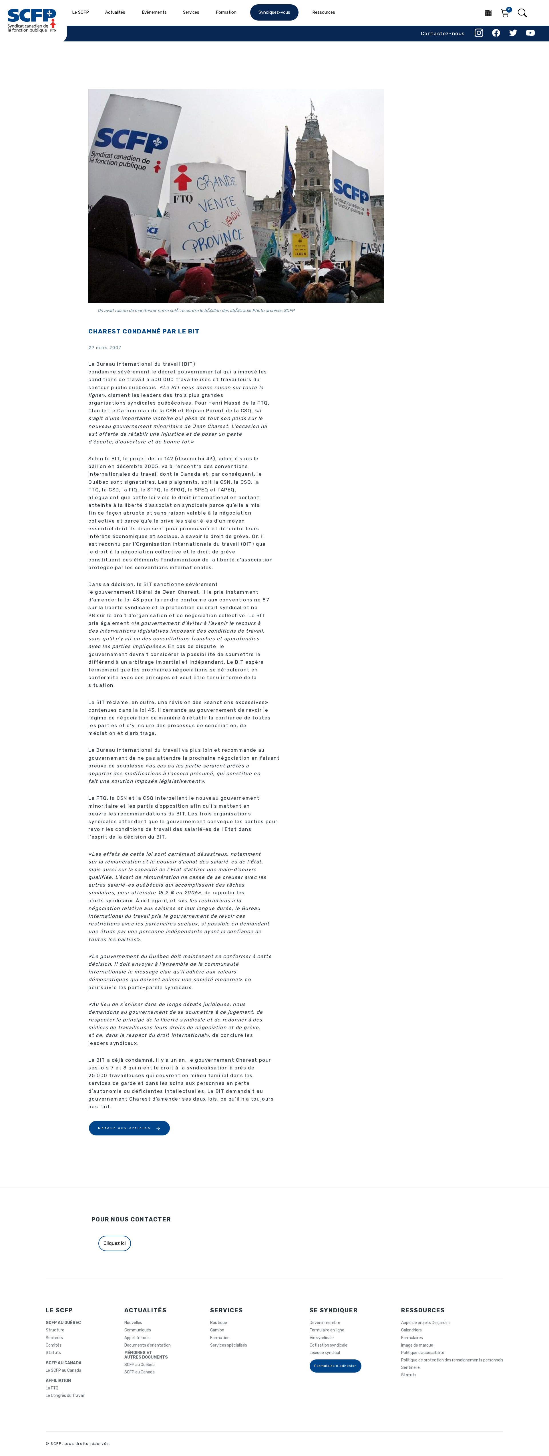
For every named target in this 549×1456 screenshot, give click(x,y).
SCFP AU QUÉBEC (63, 1323)
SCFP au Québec (139, 1365)
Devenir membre (325, 1323)
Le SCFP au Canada (63, 1370)
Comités (53, 1345)
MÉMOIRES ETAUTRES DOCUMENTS (146, 1355)
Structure (55, 1330)
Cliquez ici (115, 1243)
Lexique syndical (325, 1353)
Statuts (53, 1353)
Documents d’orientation (147, 1345)
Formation (220, 1338)
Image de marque (417, 1345)
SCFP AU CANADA (63, 1363)
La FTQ (52, 1388)
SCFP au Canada (139, 1372)
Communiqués (137, 1330)
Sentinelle (410, 1367)
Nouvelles (133, 1323)
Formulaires (412, 1338)
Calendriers (411, 1330)
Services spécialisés (228, 1345)
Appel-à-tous (137, 1338)
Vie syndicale (322, 1338)
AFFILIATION (58, 1381)
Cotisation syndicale (328, 1345)
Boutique (218, 1323)
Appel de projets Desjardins (426, 1323)
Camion (217, 1330)
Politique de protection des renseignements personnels (452, 1360)
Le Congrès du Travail (65, 1395)
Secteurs (54, 1338)
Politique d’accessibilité (422, 1353)
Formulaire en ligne (327, 1330)
